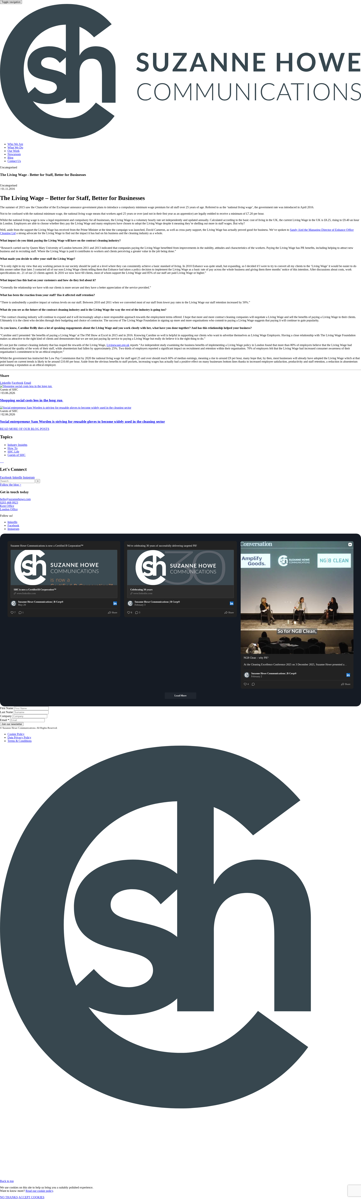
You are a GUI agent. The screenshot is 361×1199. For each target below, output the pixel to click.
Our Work (14, 150)
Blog (10, 157)
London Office (9, 509)
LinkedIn (5, 382)
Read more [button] (249, 668)
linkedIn (17, 477)
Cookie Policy (16, 734)
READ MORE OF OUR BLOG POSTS (24, 428)
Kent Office (7, 505)
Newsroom (14, 154)
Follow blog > (10, 484)
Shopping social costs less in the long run (31, 400)
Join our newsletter (12, 724)
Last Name (7, 712)
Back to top (7, 1181)
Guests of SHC (17, 455)
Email (27, 382)
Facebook (17, 382)
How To (12, 448)
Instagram (29, 477)
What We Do (15, 147)
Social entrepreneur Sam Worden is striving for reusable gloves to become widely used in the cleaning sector (82, 421)
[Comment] (252, 684)
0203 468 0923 (9, 502)
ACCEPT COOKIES (31, 1197)
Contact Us (14, 161)
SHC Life (13, 451)
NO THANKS (9, 1197)
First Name (7, 708)
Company (6, 716)
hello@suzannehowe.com (15, 499)
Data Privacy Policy (19, 737)
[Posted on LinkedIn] (115, 603)
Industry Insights (17, 444)
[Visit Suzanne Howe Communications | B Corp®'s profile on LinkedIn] (14, 603)
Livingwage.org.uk (118, 345)
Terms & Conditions (20, 740)
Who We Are (15, 144)
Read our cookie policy (39, 1190)
